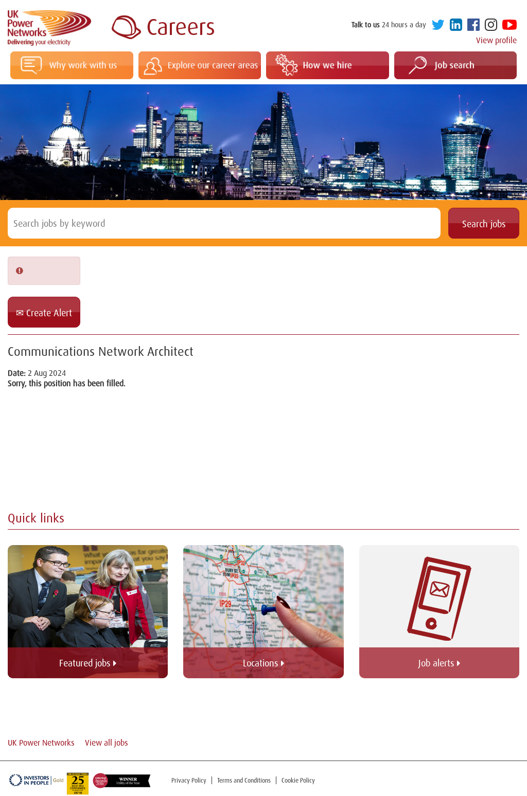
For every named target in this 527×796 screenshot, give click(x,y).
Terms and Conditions (244, 780)
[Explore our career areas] (199, 65)
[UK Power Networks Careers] (163, 28)
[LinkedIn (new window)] (456, 27)
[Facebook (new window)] (473, 27)
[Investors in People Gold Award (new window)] (37, 780)
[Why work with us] (71, 65)
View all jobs (106, 742)
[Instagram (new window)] (491, 27)
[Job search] (455, 65)
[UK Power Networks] (49, 28)
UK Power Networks (41, 742)
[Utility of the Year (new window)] (120, 780)
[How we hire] (327, 65)
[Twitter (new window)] (438, 27)
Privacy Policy (188, 780)
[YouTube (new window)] (509, 27)
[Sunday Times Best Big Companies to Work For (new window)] (77, 783)
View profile (496, 40)
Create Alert (48, 312)
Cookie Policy (298, 780)
